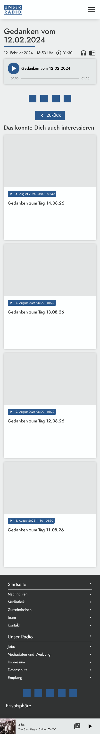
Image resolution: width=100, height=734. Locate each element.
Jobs (11, 646)
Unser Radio (20, 636)
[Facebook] (38, 693)
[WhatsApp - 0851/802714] (73, 693)
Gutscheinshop (20, 609)
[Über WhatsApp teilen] (56, 98)
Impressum (16, 662)
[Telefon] (62, 693)
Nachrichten (17, 594)
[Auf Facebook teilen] (32, 98)
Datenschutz (17, 670)
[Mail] (27, 693)
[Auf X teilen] (44, 98)
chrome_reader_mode (92, 52)
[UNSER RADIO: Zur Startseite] (44, 10)
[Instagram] (50, 693)
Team (12, 617)
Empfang (15, 677)
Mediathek (16, 602)
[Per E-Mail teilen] (67, 98)
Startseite (17, 584)
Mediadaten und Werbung (29, 654)
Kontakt (14, 625)
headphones (83, 52)
